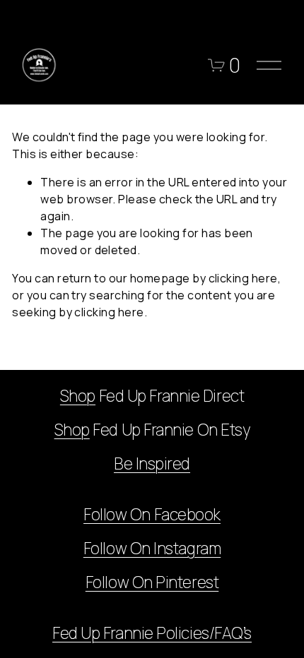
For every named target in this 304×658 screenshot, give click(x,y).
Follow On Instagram (152, 548)
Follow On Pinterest (152, 582)
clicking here (243, 278)
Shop (77, 396)
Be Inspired (152, 464)
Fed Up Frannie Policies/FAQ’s (152, 633)
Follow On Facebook (152, 515)
